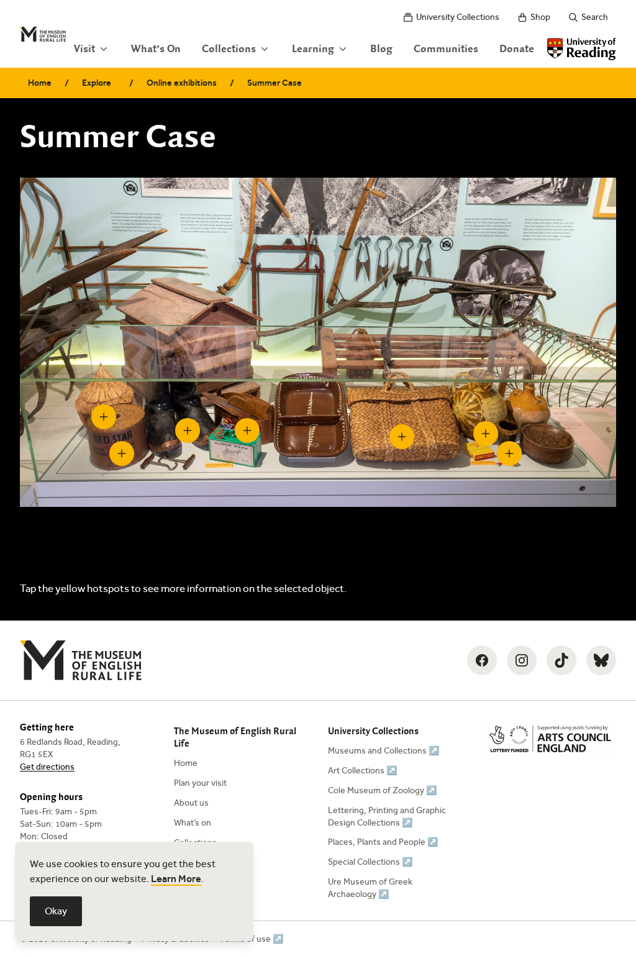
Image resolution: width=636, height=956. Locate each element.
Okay (56, 911)
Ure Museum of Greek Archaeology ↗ (370, 887)
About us (191, 803)
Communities (446, 49)
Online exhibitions (182, 83)
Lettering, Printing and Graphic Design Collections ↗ (387, 816)
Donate (516, 49)
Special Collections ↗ (370, 862)
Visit (84, 49)
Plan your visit (200, 783)
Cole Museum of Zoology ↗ (382, 790)
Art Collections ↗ (362, 770)
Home (40, 83)
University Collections (457, 17)
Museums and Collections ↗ (383, 750)
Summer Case (274, 83)
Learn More (176, 879)
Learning (313, 49)
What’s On (156, 49)
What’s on (192, 822)
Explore (96, 83)
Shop (540, 17)
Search (594, 17)
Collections (229, 49)
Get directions (47, 767)
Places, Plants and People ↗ (383, 842)
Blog (381, 49)
